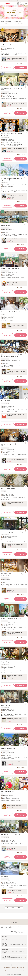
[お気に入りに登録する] (25, 41)
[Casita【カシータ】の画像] (14, 696)
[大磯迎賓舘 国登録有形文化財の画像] (14, 740)
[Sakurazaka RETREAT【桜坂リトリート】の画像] (14, 480)
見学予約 (8, 67)
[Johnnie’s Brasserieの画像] (14, 217)
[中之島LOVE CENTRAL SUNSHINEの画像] (14, 260)
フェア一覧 (21, 67)
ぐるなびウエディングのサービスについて (10, 970)
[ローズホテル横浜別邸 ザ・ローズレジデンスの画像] (14, 610)
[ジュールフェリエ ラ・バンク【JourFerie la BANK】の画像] (14, 435)
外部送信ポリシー (7, 967)
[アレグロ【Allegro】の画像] (14, 653)
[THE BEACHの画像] (14, 868)
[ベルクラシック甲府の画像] (14, 35)
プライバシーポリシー (21, 965)
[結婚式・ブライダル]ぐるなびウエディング (9, 926)
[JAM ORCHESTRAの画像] (14, 392)
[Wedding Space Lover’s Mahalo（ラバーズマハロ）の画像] (14, 79)
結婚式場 (19, 926)
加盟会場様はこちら (15, 967)
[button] (14, 938)
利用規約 (9, 965)
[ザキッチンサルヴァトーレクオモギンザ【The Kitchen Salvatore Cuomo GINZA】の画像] (14, 346)
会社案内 (5, 965)
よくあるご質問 (22, 970)
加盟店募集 (22, 967)
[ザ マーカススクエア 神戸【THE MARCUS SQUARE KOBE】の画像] (14, 170)
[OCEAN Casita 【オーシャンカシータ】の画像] (14, 826)
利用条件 (13, 965)
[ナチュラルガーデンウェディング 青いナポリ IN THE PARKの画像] (14, 125)
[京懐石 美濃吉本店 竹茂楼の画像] (14, 783)
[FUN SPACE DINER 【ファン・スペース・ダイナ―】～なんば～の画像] (14, 565)
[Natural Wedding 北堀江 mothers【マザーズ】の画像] (14, 523)
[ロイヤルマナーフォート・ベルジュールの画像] (14, 303)
